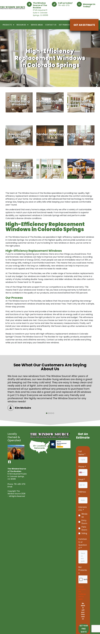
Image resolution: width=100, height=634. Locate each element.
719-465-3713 (63, 5)
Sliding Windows (50, 101)
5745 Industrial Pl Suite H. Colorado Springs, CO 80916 (40, 12)
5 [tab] (53, 413)
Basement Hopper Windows (19, 169)
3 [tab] (50, 413)
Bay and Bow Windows (19, 136)
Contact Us (50, 25)
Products (7, 25)
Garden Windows (50, 134)
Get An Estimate (84, 25)
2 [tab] (48, 413)
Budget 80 (81, 168)
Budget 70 (50, 168)
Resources (21, 25)
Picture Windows (81, 134)
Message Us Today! (89, 5)
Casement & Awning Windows (81, 103)
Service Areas (37, 25)
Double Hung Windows (19, 103)
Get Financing (65, 25)
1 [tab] (46, 413)
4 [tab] (51, 413)
